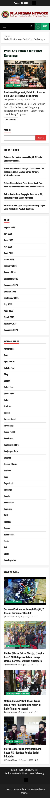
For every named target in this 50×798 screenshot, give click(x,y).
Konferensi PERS (11, 444)
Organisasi (8, 483)
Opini (6, 476)
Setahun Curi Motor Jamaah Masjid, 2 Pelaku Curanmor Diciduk (24, 611)
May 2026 (8, 246)
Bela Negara (9, 367)
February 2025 (10, 323)
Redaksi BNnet (11, 617)
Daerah (10, 85)
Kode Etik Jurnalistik (29, 769)
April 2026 (8, 253)
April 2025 (8, 310)
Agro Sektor (9, 361)
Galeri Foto (8, 387)
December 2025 (11, 278)
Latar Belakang (36, 773)
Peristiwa (8, 509)
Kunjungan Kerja (11, 451)
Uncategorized (10, 560)
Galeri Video (9, 393)
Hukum (7, 412)
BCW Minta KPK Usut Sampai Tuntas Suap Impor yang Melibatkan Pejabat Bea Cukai (24, 207)
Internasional (9, 419)
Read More (12, 120)
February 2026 (10, 265)
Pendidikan (9, 502)
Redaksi (13, 769)
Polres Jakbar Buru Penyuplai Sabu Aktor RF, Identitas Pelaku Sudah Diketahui (23, 196)
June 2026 (8, 240)
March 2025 (9, 317)
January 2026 (10, 272)
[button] (4, 26)
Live (45, 26)
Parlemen (8, 489)
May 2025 (8, 304)
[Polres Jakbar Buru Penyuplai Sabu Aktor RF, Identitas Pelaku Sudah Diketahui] (25, 731)
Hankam (7, 406)
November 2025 (11, 285)
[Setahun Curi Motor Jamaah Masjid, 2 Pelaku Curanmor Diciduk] (25, 591)
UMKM (6, 553)
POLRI (17, 85)
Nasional (7, 470)
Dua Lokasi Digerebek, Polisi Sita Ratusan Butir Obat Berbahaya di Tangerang (25, 74)
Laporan (7, 457)
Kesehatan (8, 438)
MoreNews (33, 789)
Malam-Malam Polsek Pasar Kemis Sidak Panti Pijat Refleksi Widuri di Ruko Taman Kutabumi (24, 184)
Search (7, 130)
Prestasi (7, 521)
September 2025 (11, 297)
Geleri (6, 400)
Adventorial (9, 348)
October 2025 (10, 291)
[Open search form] (32, 26)
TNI (5, 547)
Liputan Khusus (10, 464)
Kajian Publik (9, 431)
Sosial (6, 541)
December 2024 (11, 330)
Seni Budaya (9, 534)
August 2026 (9, 227)
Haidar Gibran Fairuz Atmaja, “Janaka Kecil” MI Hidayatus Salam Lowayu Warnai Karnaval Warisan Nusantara (24, 172)
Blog (6, 374)
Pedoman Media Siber (16, 773)
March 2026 (9, 259)
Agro (6, 355)
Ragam (7, 528)
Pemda (7, 496)
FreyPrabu (10, 99)
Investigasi (8, 425)
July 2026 (8, 233)
